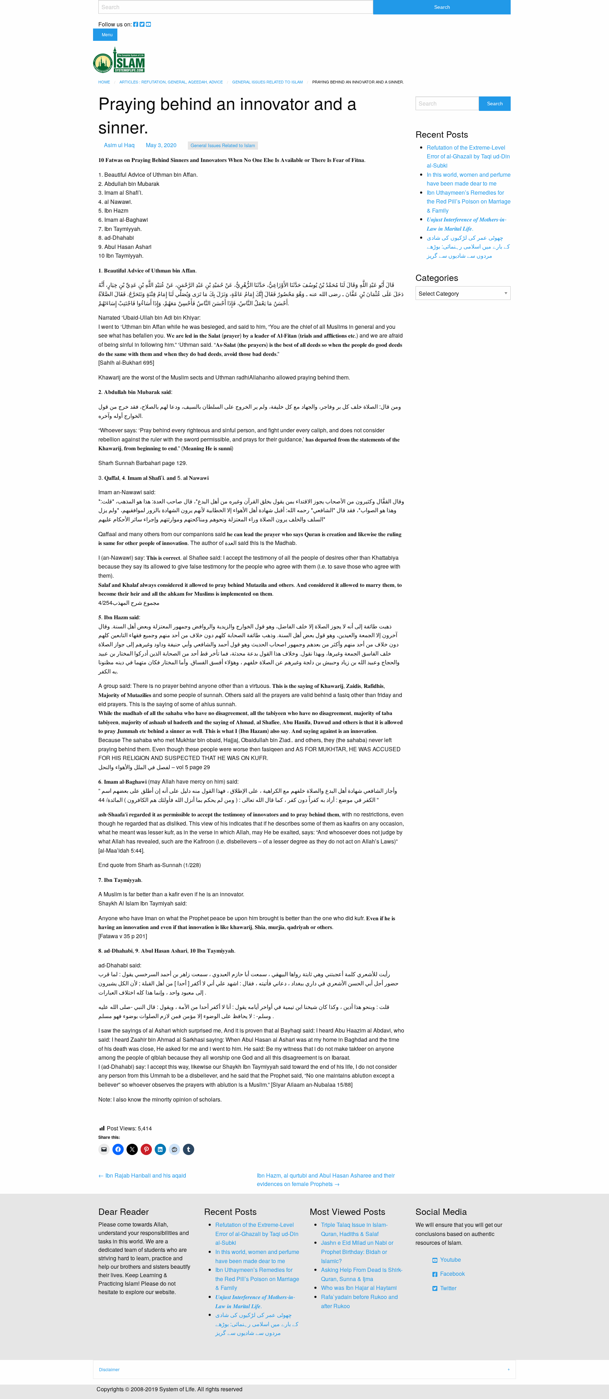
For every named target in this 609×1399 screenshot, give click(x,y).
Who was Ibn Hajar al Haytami (359, 1288)
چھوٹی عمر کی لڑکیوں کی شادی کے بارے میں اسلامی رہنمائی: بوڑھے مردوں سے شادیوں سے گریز (468, 246)
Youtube (450, 1259)
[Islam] (118, 59)
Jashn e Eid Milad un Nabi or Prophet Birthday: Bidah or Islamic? (357, 1251)
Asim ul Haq (119, 145)
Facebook (452, 1273)
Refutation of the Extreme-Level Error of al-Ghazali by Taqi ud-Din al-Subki (468, 156)
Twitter (447, 1288)
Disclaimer (109, 1369)
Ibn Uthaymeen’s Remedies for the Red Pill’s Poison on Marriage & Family (469, 201)
